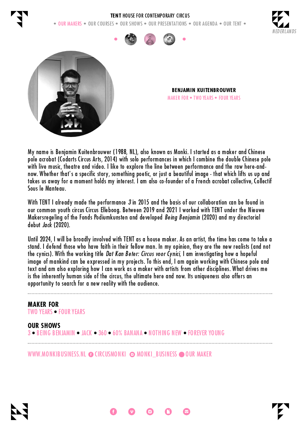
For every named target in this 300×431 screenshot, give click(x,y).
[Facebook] (113, 411)
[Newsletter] (168, 411)
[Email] (186, 411)
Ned (284, 31)
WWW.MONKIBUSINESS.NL (57, 354)
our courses (101, 23)
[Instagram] (150, 411)
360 (102, 333)
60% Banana (127, 333)
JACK (87, 333)
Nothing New (165, 333)
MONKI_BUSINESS (156, 354)
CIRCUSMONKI (112, 354)
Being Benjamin (56, 333)
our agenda (205, 23)
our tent (233, 23)
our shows (131, 23)
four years (72, 312)
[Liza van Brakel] (169, 39)
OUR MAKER (198, 354)
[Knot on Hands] (131, 39)
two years (40, 312)
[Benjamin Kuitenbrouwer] (150, 39)
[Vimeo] (132, 411)
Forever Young (206, 333)
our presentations (168, 23)
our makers (70, 23)
